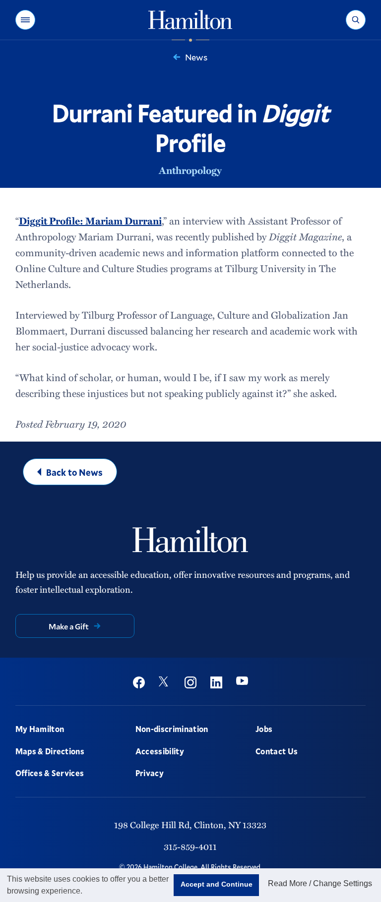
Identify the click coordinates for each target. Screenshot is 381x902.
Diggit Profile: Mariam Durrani (90, 220)
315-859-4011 (190, 846)
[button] (25, 19)
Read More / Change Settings (320, 883)
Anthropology (190, 170)
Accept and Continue (217, 884)
